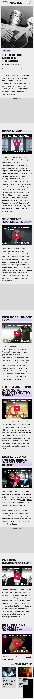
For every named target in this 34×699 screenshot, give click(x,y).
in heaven (10, 660)
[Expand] (24, 681)
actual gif (15, 598)
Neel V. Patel (8, 68)
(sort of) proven (26, 500)
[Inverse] (15, 3)
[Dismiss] (30, 681)
